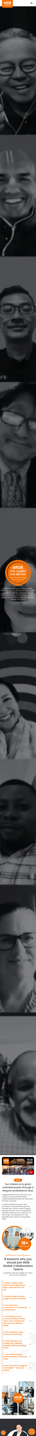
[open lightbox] (18, 1166)
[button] (31, 3)
